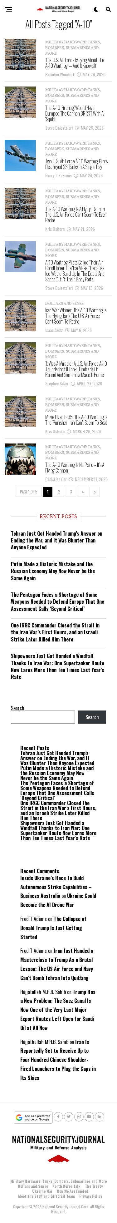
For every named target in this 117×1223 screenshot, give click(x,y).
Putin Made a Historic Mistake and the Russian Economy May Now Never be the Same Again (53, 571)
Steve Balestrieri (59, 127)
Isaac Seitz (54, 330)
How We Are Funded (72, 1191)
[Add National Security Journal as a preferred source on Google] (33, 1117)
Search (17, 708)
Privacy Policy (90, 1196)
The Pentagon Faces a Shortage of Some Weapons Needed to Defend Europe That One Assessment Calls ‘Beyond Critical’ (57, 601)
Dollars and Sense (33, 1186)
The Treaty (94, 1186)
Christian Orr (56, 479)
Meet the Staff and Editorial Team (46, 1196)
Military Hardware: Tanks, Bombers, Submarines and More (58, 1181)
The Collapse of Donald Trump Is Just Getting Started (53, 928)
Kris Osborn (55, 228)
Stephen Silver (57, 383)
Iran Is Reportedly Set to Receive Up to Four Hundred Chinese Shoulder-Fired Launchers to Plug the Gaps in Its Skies (58, 1060)
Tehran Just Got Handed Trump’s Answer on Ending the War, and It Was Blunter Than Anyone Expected (56, 540)
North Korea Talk (66, 1186)
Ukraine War (42, 1191)
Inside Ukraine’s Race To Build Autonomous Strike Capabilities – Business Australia (56, 887)
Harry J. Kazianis (58, 175)
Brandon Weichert (60, 74)
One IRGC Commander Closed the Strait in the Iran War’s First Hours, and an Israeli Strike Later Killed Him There (55, 632)
